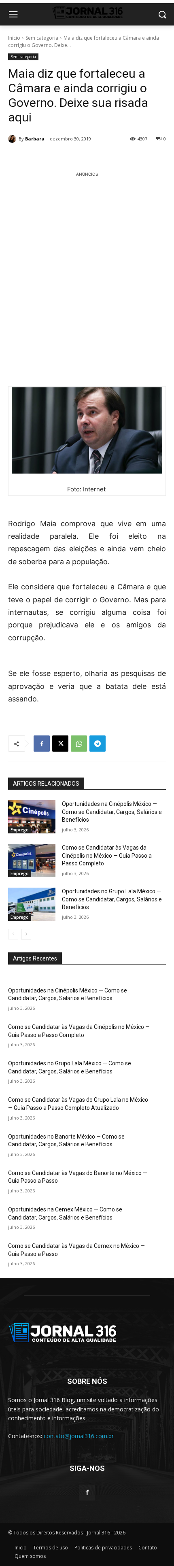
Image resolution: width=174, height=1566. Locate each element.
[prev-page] (13, 934)
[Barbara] (13, 139)
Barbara (35, 139)
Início (14, 37)
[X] (60, 743)
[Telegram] (97, 743)
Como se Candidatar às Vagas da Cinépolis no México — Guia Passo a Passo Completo (107, 855)
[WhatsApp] (79, 743)
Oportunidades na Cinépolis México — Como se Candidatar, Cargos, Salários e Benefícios (112, 812)
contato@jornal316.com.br (79, 1436)
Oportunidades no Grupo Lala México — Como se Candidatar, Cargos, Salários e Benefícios (112, 899)
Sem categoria (41, 37)
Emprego (20, 830)
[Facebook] (42, 743)
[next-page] (26, 934)
